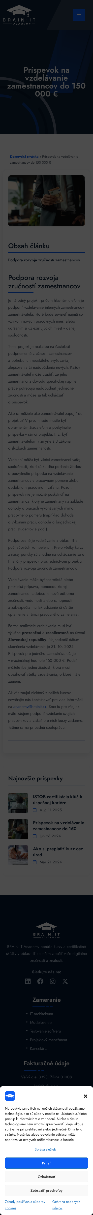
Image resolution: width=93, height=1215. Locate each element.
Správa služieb (45, 1149)
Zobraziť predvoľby (46, 1190)
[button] (85, 1096)
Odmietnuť (46, 1177)
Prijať (46, 1163)
